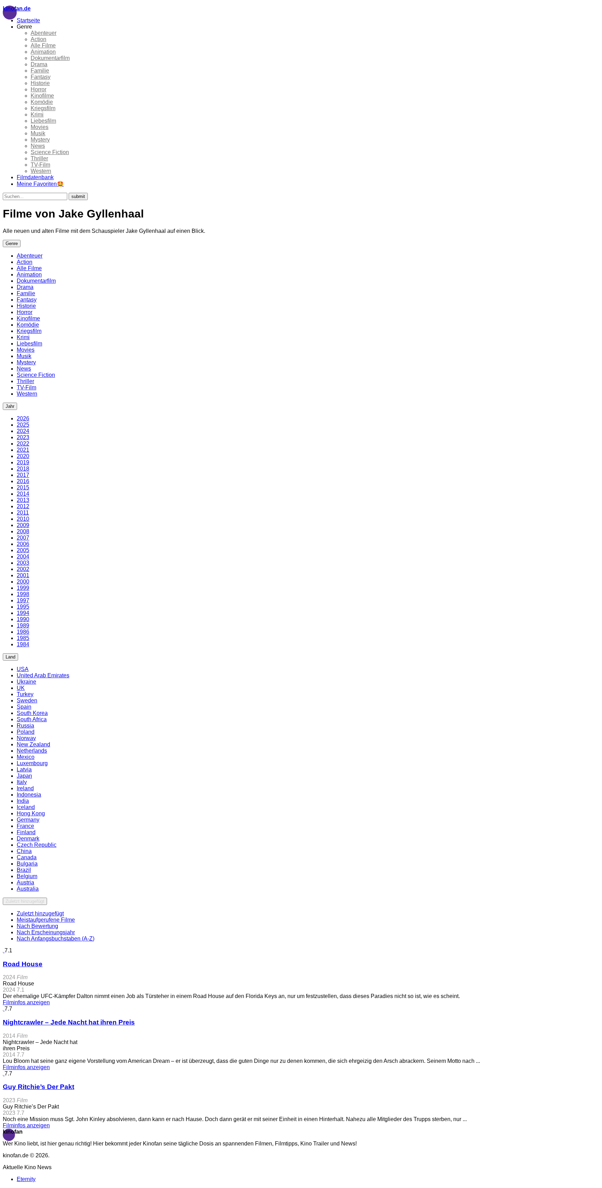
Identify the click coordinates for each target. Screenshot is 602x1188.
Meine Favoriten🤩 (40, 184)
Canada (27, 857)
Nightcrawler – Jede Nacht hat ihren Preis (69, 1022)
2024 (23, 431)
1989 (23, 626)
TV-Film (40, 165)
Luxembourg (32, 763)
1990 (23, 619)
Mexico (25, 757)
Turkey (25, 694)
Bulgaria (27, 864)
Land (10, 657)
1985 (23, 638)
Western (41, 171)
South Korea (32, 713)
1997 (23, 600)
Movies (39, 127)
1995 (23, 607)
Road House (23, 964)
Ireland (25, 788)
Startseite (28, 20)
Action (38, 39)
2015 (23, 487)
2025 (23, 425)
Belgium (27, 876)
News (38, 146)
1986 (23, 632)
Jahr (10, 406)
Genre (12, 243)
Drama (39, 64)
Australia (28, 889)
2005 (23, 550)
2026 (23, 418)
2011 (23, 513)
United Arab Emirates (43, 675)
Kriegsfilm (43, 108)
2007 (23, 538)
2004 (23, 556)
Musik (38, 133)
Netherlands (32, 751)
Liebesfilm (43, 121)
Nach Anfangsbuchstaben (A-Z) (55, 939)
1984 (23, 644)
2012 (23, 506)
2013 (23, 500)
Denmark (28, 839)
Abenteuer (43, 33)
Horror (38, 89)
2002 (23, 569)
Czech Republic (36, 845)
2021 (23, 450)
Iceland (26, 807)
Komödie (42, 102)
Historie (40, 83)
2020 (23, 456)
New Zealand (33, 744)
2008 (23, 531)
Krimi (37, 114)
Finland (26, 832)
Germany (28, 820)
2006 (23, 544)
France (25, 826)
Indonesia (29, 795)
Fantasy (41, 77)
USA (23, 669)
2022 (23, 444)
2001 (23, 575)
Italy (22, 782)
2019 (23, 462)
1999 (23, 588)
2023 (23, 437)
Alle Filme (43, 45)
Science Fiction (50, 152)
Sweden (27, 700)
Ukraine (26, 682)
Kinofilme (42, 96)
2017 (23, 475)
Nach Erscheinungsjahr (46, 932)
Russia (25, 726)
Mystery (40, 140)
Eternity (26, 1179)
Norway (26, 738)
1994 (23, 613)
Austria (25, 882)
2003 (23, 563)
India (23, 801)
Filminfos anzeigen (26, 1002)
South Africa (32, 719)
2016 (23, 481)
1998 (23, 594)
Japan (24, 776)
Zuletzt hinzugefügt (25, 901)
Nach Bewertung (37, 926)
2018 (23, 469)
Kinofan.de (17, 9)
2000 (23, 582)
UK (21, 688)
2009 (23, 525)
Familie (40, 71)
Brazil (24, 870)
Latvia (24, 769)
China (24, 851)
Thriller (39, 158)
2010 (23, 519)
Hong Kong (31, 813)
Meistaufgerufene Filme (46, 920)
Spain (24, 707)
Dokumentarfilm (50, 58)
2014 (23, 494)
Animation (43, 52)
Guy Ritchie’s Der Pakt (38, 1086)
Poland (25, 732)
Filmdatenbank (35, 177)
